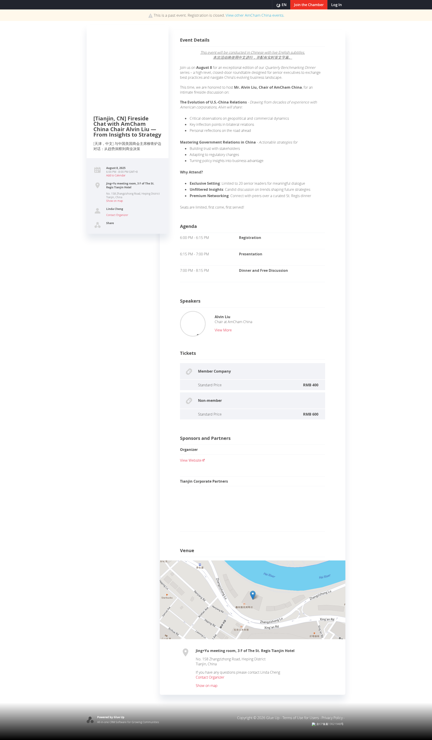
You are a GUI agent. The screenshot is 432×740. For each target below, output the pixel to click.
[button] (253, 595)
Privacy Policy (332, 717)
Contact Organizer (117, 215)
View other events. (255, 15)
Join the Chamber (309, 4)
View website (191, 460)
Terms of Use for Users (300, 717)
